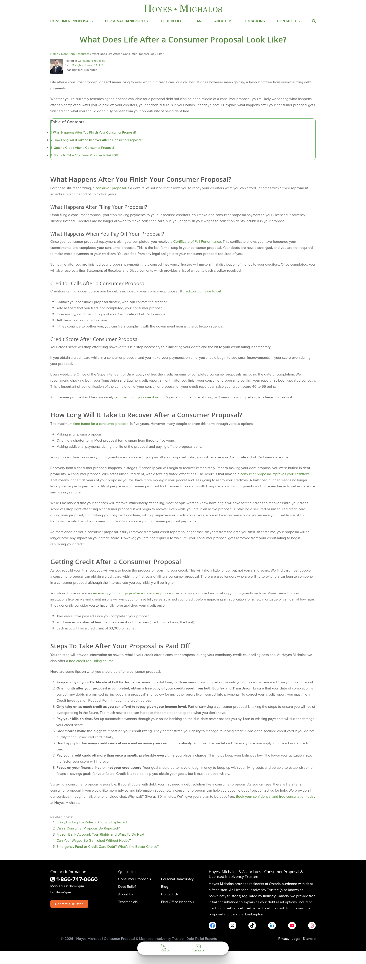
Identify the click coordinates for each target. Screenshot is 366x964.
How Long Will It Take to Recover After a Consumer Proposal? (98, 140)
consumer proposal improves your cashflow (274, 473)
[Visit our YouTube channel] (292, 925)
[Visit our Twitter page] (232, 925)
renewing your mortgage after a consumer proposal (133, 593)
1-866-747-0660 (76, 879)
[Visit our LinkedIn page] (272, 925)
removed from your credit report (139, 397)
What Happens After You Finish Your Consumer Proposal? (94, 132)
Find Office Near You (177, 901)
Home (54, 54)
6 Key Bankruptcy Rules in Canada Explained (91, 822)
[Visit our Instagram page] (312, 925)
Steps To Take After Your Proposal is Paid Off (86, 155)
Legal (296, 938)
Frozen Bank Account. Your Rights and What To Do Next (100, 834)
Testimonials (128, 901)
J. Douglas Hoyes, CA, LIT (86, 65)
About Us (223, 21)
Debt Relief (171, 21)
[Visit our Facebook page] (212, 925)
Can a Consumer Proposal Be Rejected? (88, 828)
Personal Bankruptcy (126, 21)
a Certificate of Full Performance (195, 241)
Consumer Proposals (71, 21)
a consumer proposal (109, 187)
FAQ (198, 21)
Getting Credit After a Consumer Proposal (84, 147)
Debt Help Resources (75, 54)
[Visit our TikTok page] (252, 925)
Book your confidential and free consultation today (275, 796)
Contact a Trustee (69, 903)
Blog (164, 886)
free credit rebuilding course (91, 660)
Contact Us (288, 21)
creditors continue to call (202, 291)
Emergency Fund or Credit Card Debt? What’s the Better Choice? (107, 846)
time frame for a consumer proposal (101, 423)
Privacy (283, 938)
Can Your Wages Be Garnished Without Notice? (93, 840)
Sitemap (309, 938)
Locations (255, 21)
